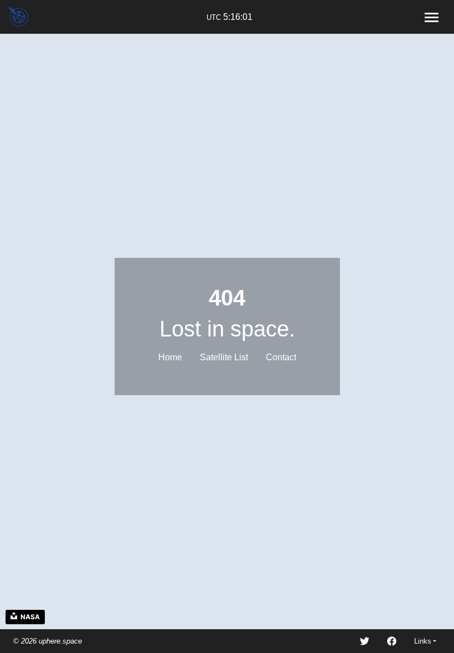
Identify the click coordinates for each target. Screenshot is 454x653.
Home (170, 357)
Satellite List (224, 357)
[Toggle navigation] (431, 17)
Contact (281, 357)
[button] (425, 641)
